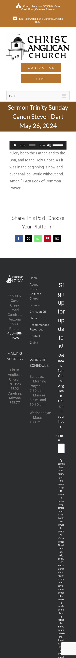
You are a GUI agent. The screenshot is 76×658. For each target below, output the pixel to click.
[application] (38, 145)
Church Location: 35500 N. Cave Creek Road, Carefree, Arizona (40, 8)
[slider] (58, 145)
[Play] (15, 145)
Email (60, 437)
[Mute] (49, 145)
